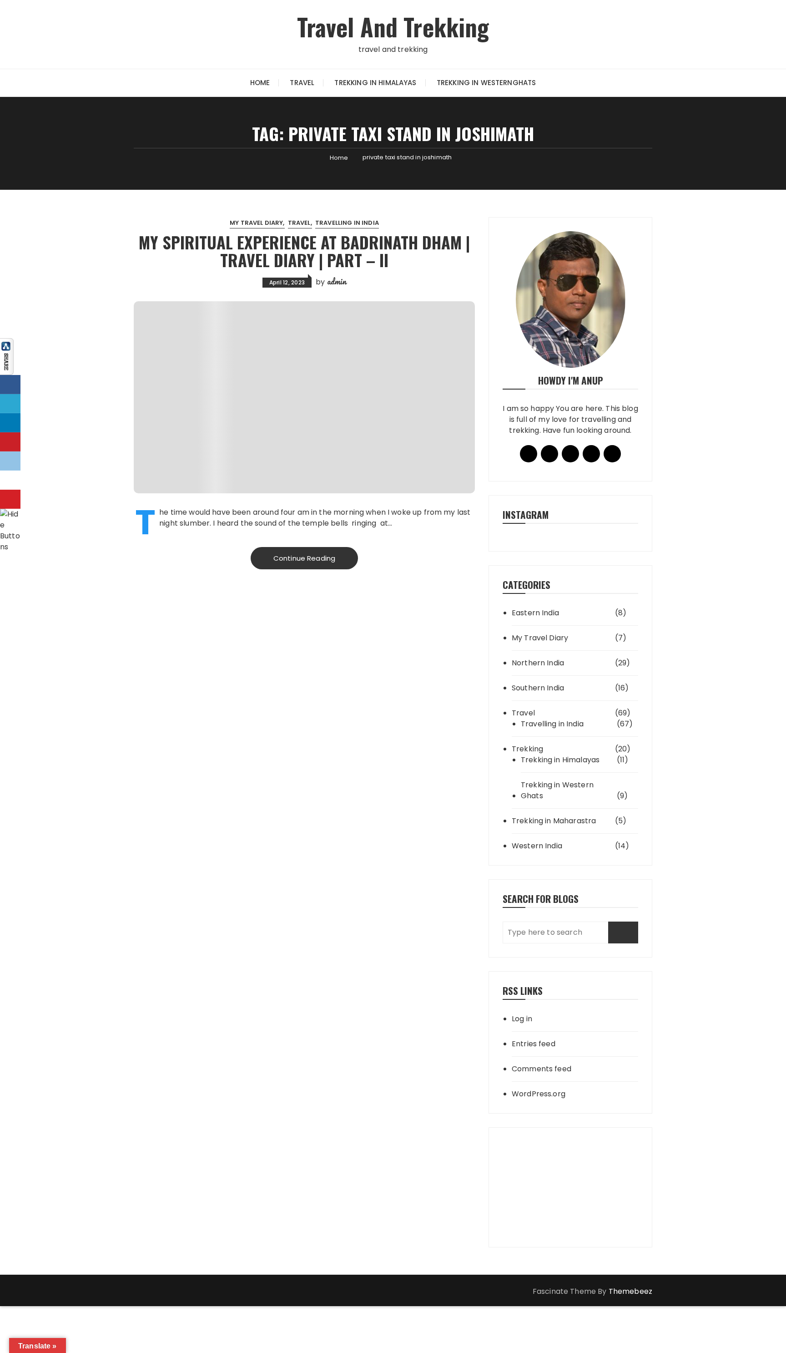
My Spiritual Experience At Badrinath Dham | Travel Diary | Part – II (304, 251)
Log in (522, 1018)
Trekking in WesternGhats (486, 82)
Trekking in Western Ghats (557, 790)
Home (260, 82)
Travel (302, 82)
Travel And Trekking (393, 26)
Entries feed (533, 1044)
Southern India (538, 688)
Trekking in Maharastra (554, 821)
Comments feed (541, 1069)
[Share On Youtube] (10, 499)
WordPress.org (538, 1094)
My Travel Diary (256, 222)
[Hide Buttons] (11, 530)
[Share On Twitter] (10, 403)
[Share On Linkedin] (10, 422)
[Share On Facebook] (10, 384)
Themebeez (630, 1291)
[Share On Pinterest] (10, 441)
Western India (537, 846)
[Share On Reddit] (10, 461)
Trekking (527, 749)
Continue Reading (304, 558)
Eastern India (535, 613)
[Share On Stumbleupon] (10, 480)
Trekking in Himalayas (375, 82)
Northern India (538, 663)
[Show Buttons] (7, 356)
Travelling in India (347, 222)
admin (337, 281)
